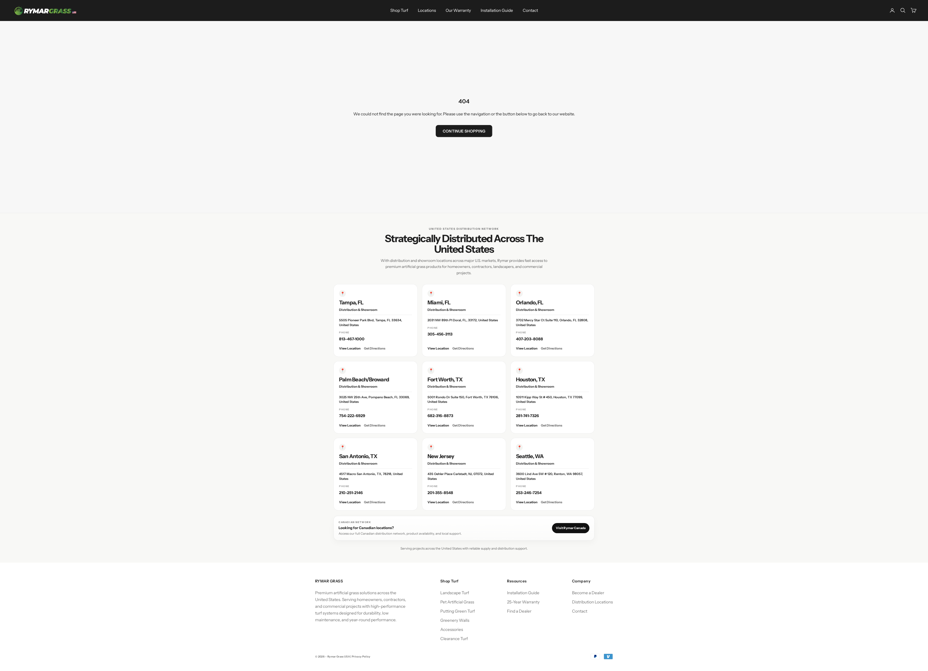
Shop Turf (399, 10)
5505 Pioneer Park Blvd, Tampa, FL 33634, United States (370, 322)
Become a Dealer (588, 592)
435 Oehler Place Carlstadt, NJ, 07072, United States (461, 476)
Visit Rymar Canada (571, 528)
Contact (530, 10)
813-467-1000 (351, 338)
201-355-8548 (440, 492)
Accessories (451, 629)
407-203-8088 (529, 338)
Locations (427, 10)
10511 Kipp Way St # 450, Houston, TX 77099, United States (549, 399)
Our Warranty (458, 10)
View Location (350, 348)
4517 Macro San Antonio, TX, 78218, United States (371, 476)
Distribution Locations (592, 602)
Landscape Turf (454, 592)
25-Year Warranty (523, 602)
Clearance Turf (454, 638)
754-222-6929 (352, 415)
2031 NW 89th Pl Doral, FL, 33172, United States (463, 320)
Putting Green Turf (457, 611)
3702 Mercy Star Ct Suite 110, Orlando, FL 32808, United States (552, 322)
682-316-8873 (440, 415)
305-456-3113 (440, 334)
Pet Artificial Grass (457, 602)
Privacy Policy (361, 656)
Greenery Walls (454, 620)
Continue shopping (464, 131)
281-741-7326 (527, 415)
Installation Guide (497, 10)
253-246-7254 (529, 492)
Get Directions (374, 348)
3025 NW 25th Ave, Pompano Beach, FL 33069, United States (374, 399)
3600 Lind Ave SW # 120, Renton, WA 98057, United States (549, 476)
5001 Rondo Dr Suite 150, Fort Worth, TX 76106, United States (463, 399)
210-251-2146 (351, 492)
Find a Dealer (519, 611)
